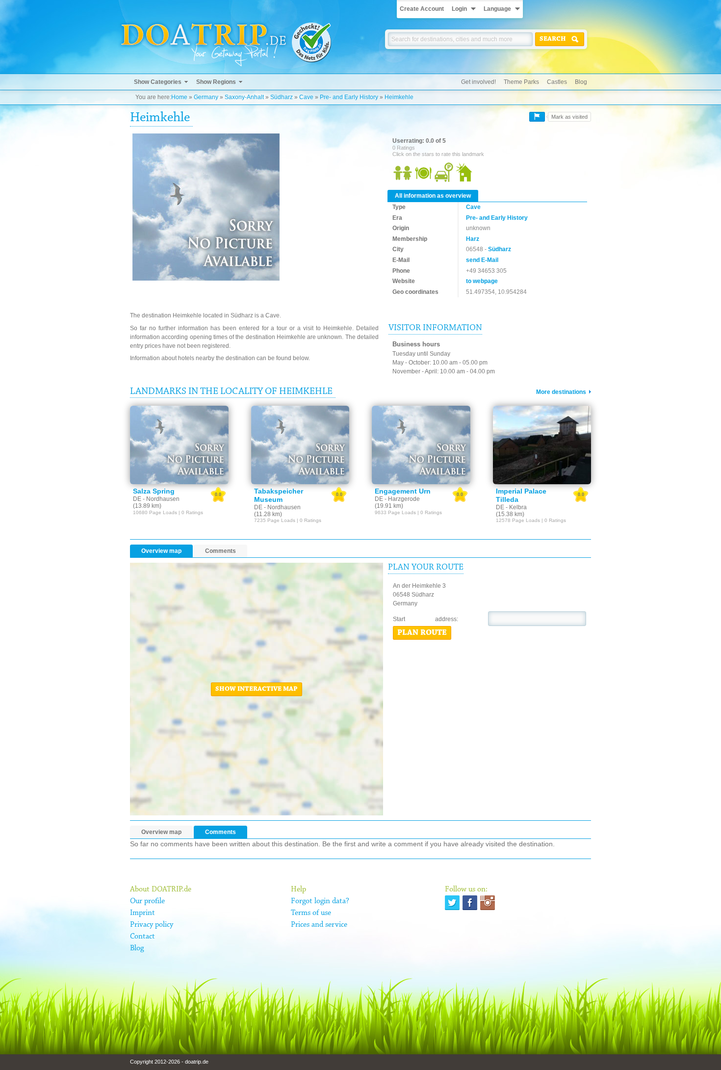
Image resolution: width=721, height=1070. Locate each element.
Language (497, 8)
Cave (306, 97)
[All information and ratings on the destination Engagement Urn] (421, 445)
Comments (220, 551)
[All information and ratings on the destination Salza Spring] (179, 445)
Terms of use (311, 913)
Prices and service (319, 925)
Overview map (161, 551)
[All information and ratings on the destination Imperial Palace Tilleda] (542, 445)
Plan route (422, 633)
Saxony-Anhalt (244, 97)
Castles (557, 81)
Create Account (422, 8)
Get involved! (478, 81)
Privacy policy (151, 925)
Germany (206, 97)
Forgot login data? (320, 901)
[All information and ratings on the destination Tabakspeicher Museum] (300, 445)
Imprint (142, 913)
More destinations (561, 392)
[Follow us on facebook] (470, 902)
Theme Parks (521, 81)
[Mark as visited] (537, 117)
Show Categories (157, 81)
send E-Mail (482, 260)
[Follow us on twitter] (452, 902)
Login (459, 8)
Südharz (281, 97)
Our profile (147, 901)
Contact (142, 936)
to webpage (482, 281)
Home (179, 97)
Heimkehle (399, 97)
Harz (472, 238)
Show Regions (216, 81)
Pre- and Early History (349, 97)
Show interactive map (256, 689)
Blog (581, 81)
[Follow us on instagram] (487, 902)
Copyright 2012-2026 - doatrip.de (169, 1062)
